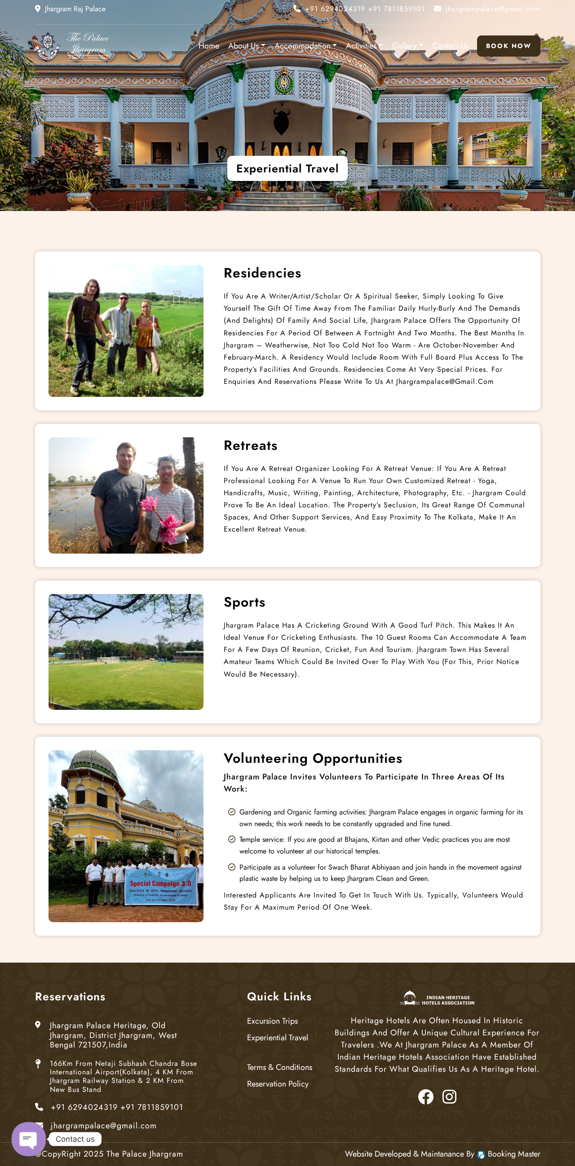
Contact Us (451, 46)
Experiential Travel (277, 1038)
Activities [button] (361, 46)
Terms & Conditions (279, 1068)
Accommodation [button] (302, 46)
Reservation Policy (278, 1084)
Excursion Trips (272, 1021)
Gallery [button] (404, 46)
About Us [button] (243, 46)
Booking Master (514, 1154)
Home (209, 46)
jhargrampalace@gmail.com (104, 1126)
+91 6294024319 (117, 1108)
